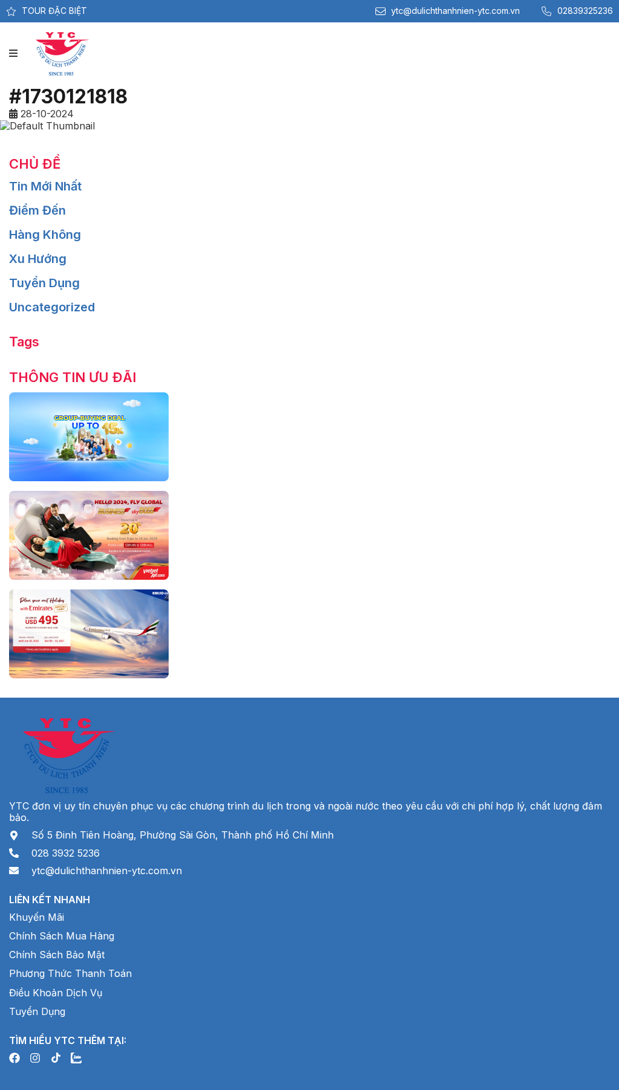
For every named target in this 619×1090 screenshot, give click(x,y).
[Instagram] (35, 1058)
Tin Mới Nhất (45, 186)
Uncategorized (52, 307)
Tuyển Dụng (44, 283)
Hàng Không (45, 234)
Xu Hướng (37, 258)
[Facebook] (14, 1058)
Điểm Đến (37, 210)
